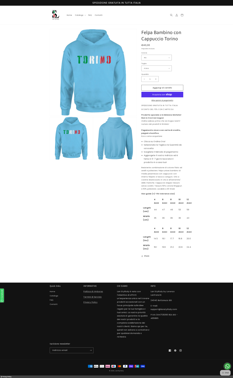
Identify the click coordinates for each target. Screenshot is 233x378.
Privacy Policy (90, 302)
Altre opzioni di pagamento (162, 100)
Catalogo (54, 296)
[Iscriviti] (90, 350)
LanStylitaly (119, 371)
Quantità (145, 74)
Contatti (54, 304)
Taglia (143, 63)
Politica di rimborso (93, 291)
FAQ (51, 300)
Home (52, 291)
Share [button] (146, 256)
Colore (144, 53)
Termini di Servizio (92, 297)
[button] (80, 15)
